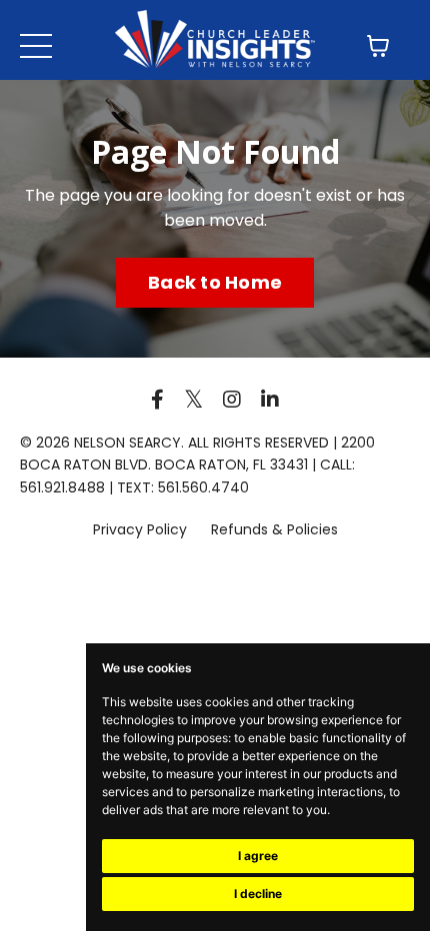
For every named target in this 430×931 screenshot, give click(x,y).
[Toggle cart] (378, 46)
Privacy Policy (142, 529)
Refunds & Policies (274, 529)
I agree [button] (258, 855)
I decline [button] (258, 893)
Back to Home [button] (215, 282)
